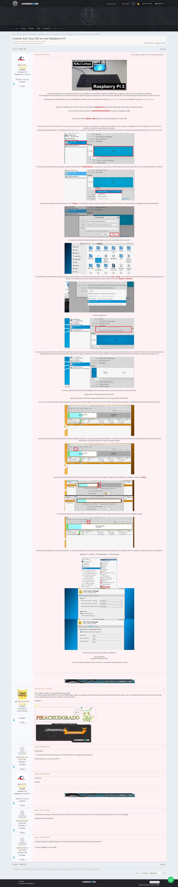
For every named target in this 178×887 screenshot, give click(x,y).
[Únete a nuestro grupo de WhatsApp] (171, 880)
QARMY (157, 885)
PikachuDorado (23, 701)
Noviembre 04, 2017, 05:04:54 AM (43, 689)
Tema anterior (149, 43)
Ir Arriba (15, 864)
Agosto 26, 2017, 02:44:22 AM (42, 54)
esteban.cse (23, 757)
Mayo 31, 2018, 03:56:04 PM (42, 837)
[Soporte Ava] (22, 716)
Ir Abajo (14, 49)
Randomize (23, 848)
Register (111, 99)
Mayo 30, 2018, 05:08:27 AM (42, 746)
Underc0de (21, 881)
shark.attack (23, 821)
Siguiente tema (160, 43)
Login (117, 99)
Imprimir (163, 49)
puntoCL (23, 65)
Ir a (137, 873)
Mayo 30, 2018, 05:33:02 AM (42, 773)
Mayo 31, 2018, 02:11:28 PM (42, 810)
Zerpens (152, 885)
